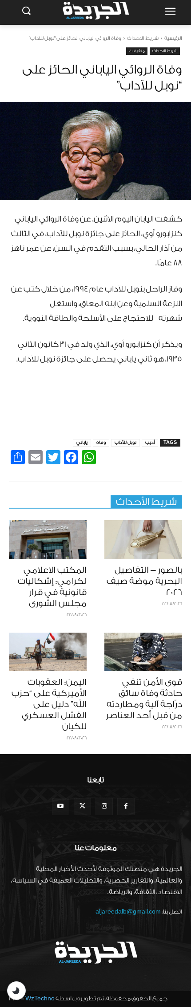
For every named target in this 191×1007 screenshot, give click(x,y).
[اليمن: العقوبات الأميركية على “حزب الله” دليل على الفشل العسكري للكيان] (48, 652)
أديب (150, 442)
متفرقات (137, 51)
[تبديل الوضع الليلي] (16, 990)
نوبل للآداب (125, 442)
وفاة (101, 442)
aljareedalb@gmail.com (128, 911)
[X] (82, 806)
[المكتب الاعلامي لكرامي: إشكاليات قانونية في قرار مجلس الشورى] (48, 539)
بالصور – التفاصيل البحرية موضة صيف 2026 (144, 581)
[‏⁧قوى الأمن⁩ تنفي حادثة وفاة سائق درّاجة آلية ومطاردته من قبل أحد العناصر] (143, 652)
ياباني (82, 442)
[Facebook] (126, 806)
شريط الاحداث (143, 38)
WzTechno (40, 998)
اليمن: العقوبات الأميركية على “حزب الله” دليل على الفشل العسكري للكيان (49, 704)
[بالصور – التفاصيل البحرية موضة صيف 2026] (143, 539)
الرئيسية (173, 38)
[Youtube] (60, 806)
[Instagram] (104, 806)
